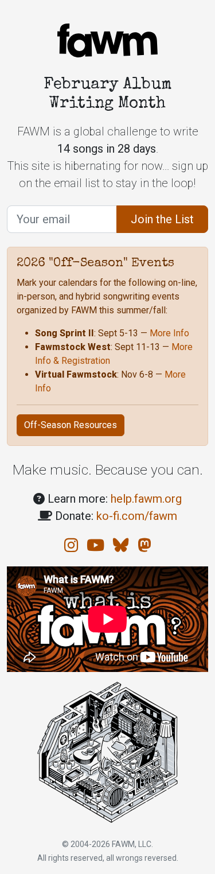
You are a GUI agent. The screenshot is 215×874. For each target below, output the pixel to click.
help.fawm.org (146, 499)
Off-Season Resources (70, 424)
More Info (169, 333)
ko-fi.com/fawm (136, 516)
